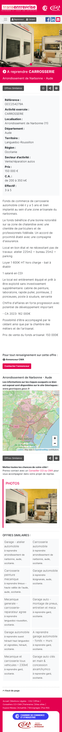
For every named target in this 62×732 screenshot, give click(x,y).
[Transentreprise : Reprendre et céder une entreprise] (19, 7)
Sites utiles (40, 704)
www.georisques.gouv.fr (16, 388)
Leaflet (20, 449)
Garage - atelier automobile (14, 552)
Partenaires (28, 704)
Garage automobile (45, 577)
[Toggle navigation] (5, 19)
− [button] (55, 443)
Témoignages (34, 708)
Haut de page (12, 690)
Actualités (22, 708)
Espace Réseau (9, 708)
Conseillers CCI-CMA (12, 704)
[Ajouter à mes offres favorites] (43, 88)
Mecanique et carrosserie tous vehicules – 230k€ (16, 665)
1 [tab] (31, 64)
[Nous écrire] (58, 20)
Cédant (31, 19)
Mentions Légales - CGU (21, 701)
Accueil (6, 701)
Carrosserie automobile (43, 552)
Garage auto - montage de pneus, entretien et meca (45, 608)
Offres (36, 701)
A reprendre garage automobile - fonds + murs (45, 640)
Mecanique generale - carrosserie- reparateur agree (16, 612)
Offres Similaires (13, 88)
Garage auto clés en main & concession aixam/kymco (44, 667)
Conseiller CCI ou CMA (41, 470)
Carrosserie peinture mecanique (16, 581)
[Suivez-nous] (47, 20)
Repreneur (18, 19)
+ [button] (55, 438)
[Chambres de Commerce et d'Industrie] (45, 7)
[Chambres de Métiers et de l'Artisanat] (55, 7)
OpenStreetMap (41, 449)
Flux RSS (45, 708)
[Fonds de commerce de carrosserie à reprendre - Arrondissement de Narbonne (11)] (31, 506)
